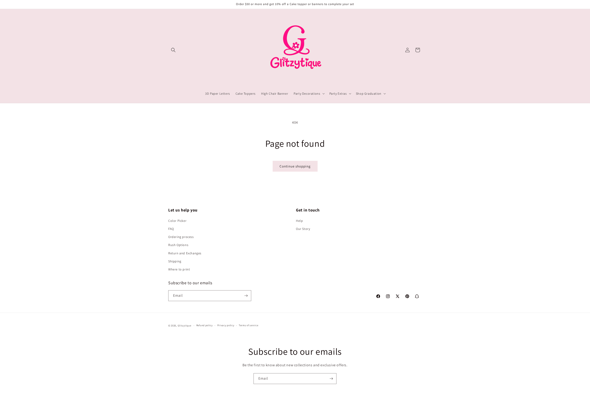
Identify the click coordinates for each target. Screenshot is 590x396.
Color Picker (177, 220)
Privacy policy (225, 325)
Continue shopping (295, 166)
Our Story (303, 228)
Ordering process (181, 237)
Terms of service (248, 325)
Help (299, 220)
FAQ (171, 228)
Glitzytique (184, 325)
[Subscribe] (246, 295)
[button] (173, 50)
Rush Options (178, 245)
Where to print (179, 269)
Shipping (174, 261)
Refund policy (204, 325)
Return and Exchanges (184, 253)
